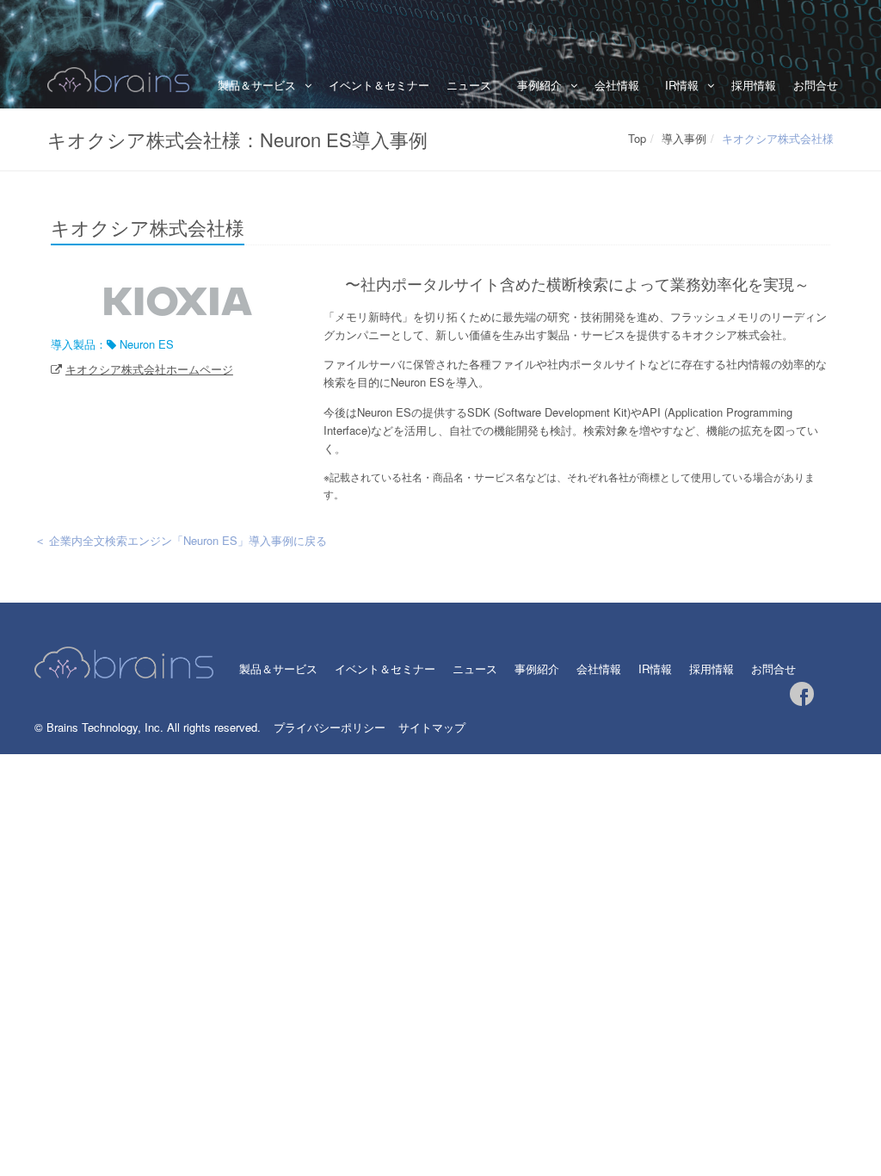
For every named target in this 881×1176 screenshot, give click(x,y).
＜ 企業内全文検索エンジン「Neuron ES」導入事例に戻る (180, 540)
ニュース (469, 85)
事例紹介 (536, 668)
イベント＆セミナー (379, 85)
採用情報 (753, 85)
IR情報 (682, 85)
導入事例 (684, 138)
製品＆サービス (257, 85)
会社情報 (617, 85)
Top (637, 138)
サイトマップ (431, 727)
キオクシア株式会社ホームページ (149, 369)
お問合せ (815, 85)
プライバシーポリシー (329, 727)
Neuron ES (147, 344)
